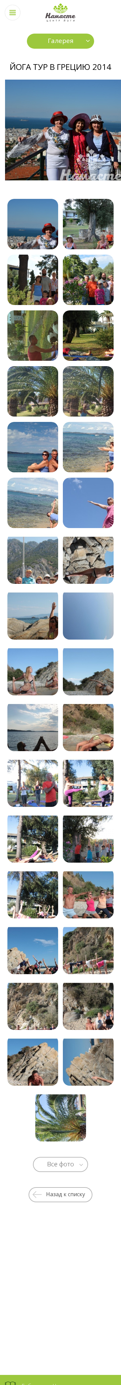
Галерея (61, 40)
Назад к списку (65, 1194)
